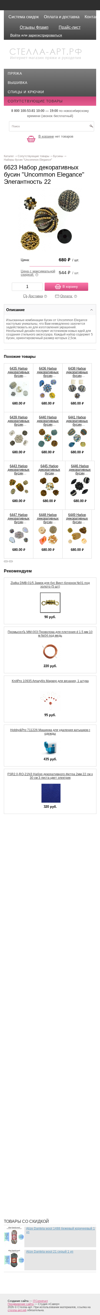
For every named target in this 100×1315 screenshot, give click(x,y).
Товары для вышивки (34, 1138)
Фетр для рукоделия (33, 1146)
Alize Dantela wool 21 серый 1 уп (49, 1251)
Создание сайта (18, 1300)
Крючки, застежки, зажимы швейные (50, 958)
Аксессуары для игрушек (38, 838)
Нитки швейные (28, 1048)
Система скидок (23, 17)
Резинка (20, 1115)
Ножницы (22, 1064)
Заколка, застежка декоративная (47, 897)
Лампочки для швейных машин (44, 966)
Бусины (20, 869)
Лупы (17, 989)
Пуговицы (22, 1107)
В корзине (46, 136)
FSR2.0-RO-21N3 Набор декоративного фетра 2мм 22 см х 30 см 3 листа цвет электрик (50, 776)
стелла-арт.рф (17, 1310)
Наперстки (23, 1041)
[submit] (91, 128)
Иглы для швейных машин (39, 912)
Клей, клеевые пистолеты (39, 943)
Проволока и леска (32, 1100)
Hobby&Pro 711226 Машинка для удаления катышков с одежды (50, 731)
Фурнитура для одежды (36, 1177)
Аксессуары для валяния (38, 830)
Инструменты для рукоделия (42, 928)
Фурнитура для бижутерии (39, 1161)
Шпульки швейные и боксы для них (49, 1207)
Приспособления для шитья (41, 1092)
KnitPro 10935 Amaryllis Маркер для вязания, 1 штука (50, 681)
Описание (15, 310)
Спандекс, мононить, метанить (44, 1130)
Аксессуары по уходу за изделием (48, 845)
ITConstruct (40, 1300)
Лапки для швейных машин (40, 974)
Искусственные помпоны (39, 935)
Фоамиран (22, 1153)
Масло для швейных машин (41, 1017)
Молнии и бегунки (30, 1033)
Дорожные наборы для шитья (43, 889)
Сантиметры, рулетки (34, 1123)
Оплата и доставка (61, 17)
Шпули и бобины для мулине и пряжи (50, 1200)
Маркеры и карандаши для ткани (46, 1010)
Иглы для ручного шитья (38, 905)
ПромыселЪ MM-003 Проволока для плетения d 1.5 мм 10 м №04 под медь (50, 633)
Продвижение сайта (21, 1304)
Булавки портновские (34, 861)
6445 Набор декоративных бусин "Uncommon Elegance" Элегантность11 (49, 475)
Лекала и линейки (30, 982)
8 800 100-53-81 (23, 111)
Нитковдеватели (29, 1056)
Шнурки (19, 1192)
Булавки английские (33, 853)
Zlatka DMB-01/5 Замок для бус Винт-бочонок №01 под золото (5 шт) (50, 584)
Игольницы (23, 920)
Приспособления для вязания (43, 1084)
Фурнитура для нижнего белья (43, 1169)
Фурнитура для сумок (34, 1184)
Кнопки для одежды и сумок (41, 951)
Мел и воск (23, 1025)
